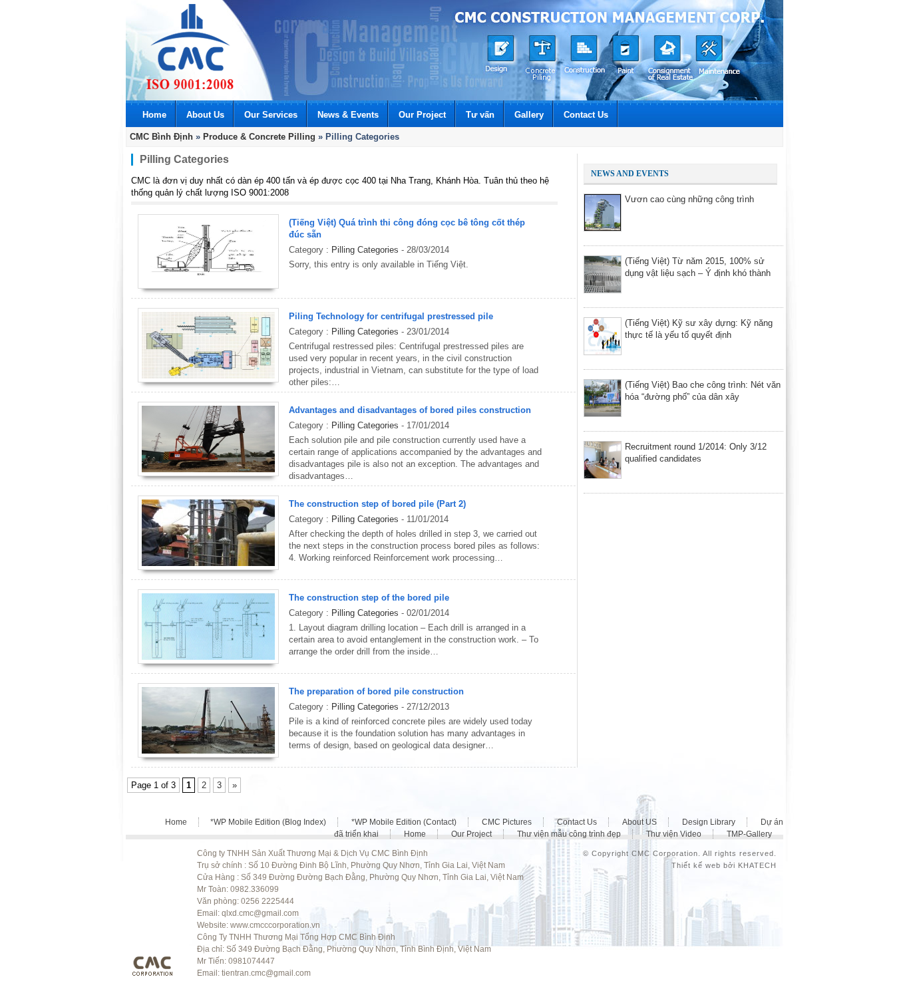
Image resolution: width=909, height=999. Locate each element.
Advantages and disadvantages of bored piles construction (410, 410)
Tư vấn (480, 115)
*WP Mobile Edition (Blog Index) (268, 822)
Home (154, 115)
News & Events (348, 115)
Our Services (270, 115)
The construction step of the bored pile (369, 598)
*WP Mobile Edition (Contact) (403, 822)
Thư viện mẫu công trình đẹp (569, 834)
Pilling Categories (365, 250)
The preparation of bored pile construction (376, 691)
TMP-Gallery (749, 834)
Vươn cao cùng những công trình (689, 199)
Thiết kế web (696, 865)
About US (639, 822)
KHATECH (757, 865)
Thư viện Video (673, 834)
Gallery (529, 115)
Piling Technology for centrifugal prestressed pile (391, 316)
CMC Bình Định (161, 137)
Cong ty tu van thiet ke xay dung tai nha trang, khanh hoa (190, 46)
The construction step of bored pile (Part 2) (377, 504)
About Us (205, 115)
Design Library (708, 822)
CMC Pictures (507, 822)
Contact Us (586, 115)
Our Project (422, 115)
